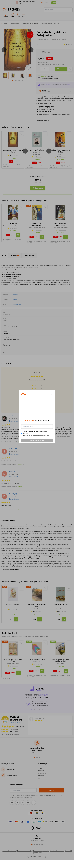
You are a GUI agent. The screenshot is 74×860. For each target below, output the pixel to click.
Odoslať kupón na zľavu (37, 453)
